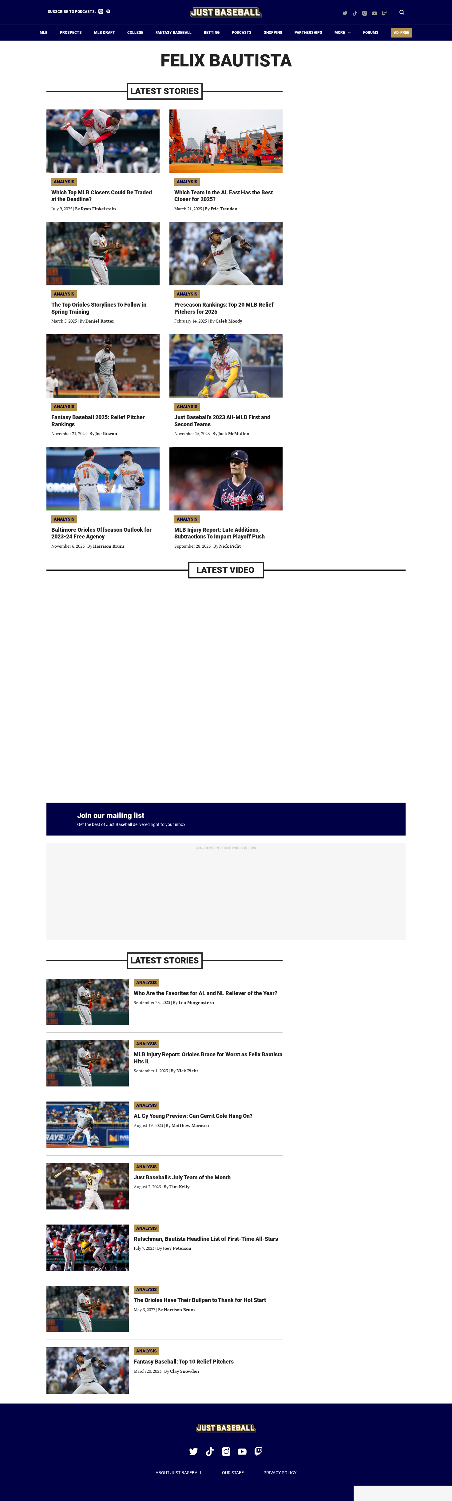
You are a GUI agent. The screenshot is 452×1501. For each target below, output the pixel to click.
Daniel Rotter (99, 321)
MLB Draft (104, 32)
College (135, 32)
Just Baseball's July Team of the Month (182, 1177)
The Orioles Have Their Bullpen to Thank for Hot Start (200, 1300)
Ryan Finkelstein (98, 209)
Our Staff (233, 1472)
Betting (212, 32)
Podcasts (242, 32)
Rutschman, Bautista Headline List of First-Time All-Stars (206, 1239)
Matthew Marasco (190, 1125)
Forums (371, 32)
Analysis (64, 181)
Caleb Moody (229, 321)
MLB (44, 32)
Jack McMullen (233, 433)
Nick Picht (230, 546)
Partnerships (308, 32)
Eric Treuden (224, 209)
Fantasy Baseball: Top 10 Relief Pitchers (184, 1361)
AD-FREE (401, 32)
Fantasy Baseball (174, 32)
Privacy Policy (280, 1472)
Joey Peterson (177, 1248)
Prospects (71, 32)
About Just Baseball (179, 1472)
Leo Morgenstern (196, 1002)
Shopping (273, 32)
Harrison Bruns (109, 546)
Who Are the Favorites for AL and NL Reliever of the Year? (205, 993)
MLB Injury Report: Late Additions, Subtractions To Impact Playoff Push (219, 533)
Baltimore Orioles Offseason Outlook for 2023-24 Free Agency (101, 533)
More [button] (340, 32)
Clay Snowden (184, 1371)
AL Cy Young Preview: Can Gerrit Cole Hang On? (193, 1116)
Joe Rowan (106, 433)
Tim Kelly (179, 1186)
